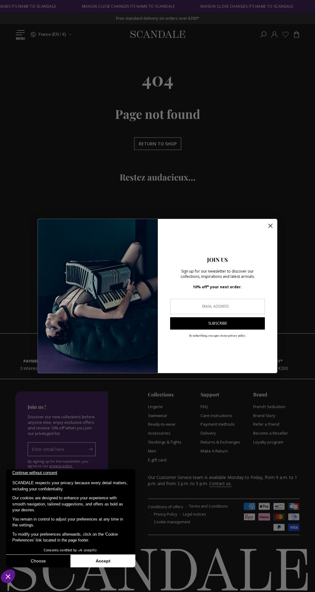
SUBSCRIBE (217, 323)
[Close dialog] (270, 225)
